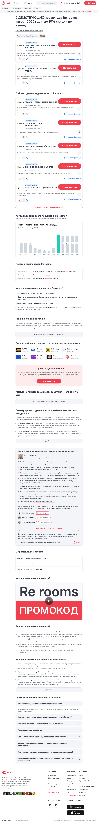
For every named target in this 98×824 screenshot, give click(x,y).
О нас (81, 775)
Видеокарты (52, 787)
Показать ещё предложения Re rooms (49, 207)
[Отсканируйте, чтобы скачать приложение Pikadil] (75, 807)
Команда (82, 778)
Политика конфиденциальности (84, 820)
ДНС (68, 792)
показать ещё (61, 218)
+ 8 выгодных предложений (29, 30)
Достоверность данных (87, 784)
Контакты (82, 795)
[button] (39, 3)
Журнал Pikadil (84, 781)
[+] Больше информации (72, 59)
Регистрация (71, 3)
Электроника (52, 775)
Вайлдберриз (71, 789)
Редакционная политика (87, 787)
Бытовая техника (53, 781)
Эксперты (82, 792)
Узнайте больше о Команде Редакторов (49, 528)
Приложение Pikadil (75, 800)
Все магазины (71, 795)
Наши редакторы (26, 467)
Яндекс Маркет (72, 784)
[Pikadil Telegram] (56, 805)
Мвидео (69, 778)
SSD (49, 789)
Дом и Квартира (53, 778)
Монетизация (83, 789)
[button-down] (27, 59)
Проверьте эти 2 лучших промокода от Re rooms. (36, 293)
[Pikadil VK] (50, 805)
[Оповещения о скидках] (61, 3)
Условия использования (62, 820)
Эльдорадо (71, 781)
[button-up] (19, 59)
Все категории (53, 792)
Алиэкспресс (71, 775)
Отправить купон (49, 381)
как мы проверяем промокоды (44, 501)
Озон (68, 787)
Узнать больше (86, 11)
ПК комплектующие (54, 784)
